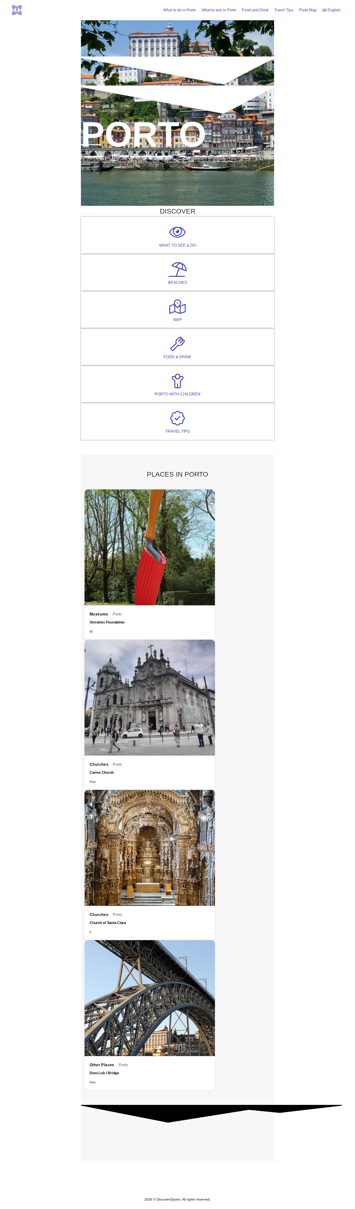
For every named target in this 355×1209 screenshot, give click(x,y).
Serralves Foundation (107, 622)
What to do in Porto (179, 10)
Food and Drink (255, 10)
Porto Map (308, 10)
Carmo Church (102, 772)
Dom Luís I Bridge (104, 1073)
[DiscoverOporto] (17, 10)
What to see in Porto (219, 10)
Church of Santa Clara (108, 923)
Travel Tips (283, 10)
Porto (117, 614)
